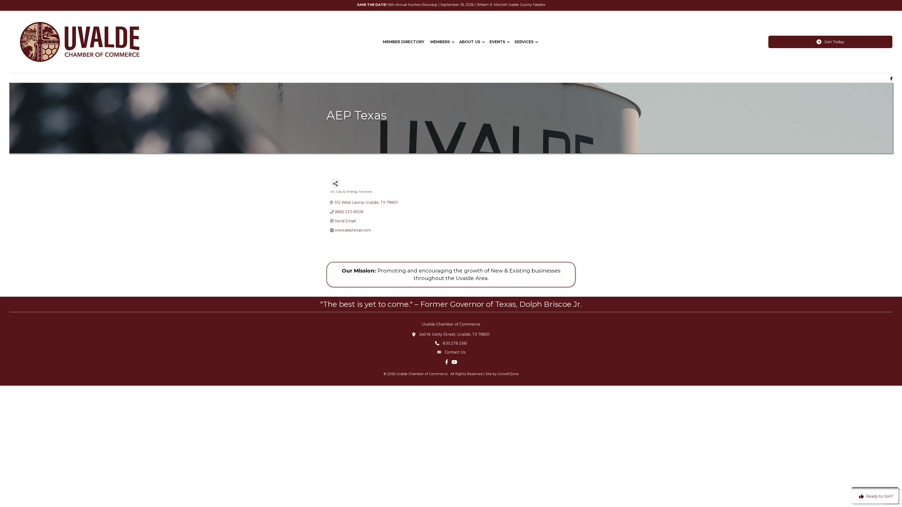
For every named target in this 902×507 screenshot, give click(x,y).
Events (497, 42)
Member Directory (403, 42)
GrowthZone (508, 374)
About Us (469, 42)
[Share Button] (335, 183)
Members (440, 42)
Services (524, 42)
